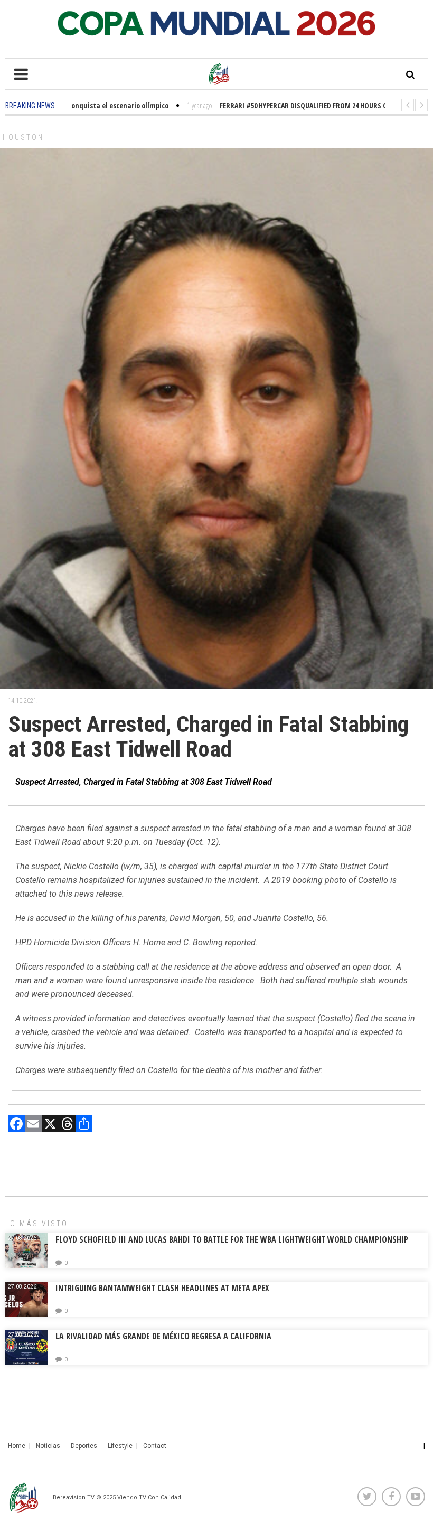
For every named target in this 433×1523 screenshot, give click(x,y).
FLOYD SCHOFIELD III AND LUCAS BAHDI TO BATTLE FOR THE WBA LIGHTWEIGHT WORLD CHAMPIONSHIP (231, 1239)
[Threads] (67, 1125)
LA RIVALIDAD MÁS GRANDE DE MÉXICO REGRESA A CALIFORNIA (164, 1336)
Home (16, 1446)
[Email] (33, 1125)
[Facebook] (16, 1125)
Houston (23, 137)
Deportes (84, 1446)
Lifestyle (120, 1446)
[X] (50, 1125)
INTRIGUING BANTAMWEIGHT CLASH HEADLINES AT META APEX (162, 1288)
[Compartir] (84, 1125)
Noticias (48, 1446)
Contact (154, 1446)
